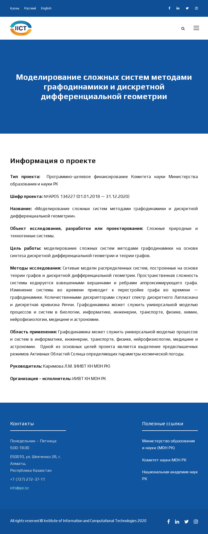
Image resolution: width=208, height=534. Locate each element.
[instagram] (196, 8)
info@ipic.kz (19, 488)
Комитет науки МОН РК (164, 460)
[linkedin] (178, 8)
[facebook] (169, 8)
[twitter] (187, 8)
